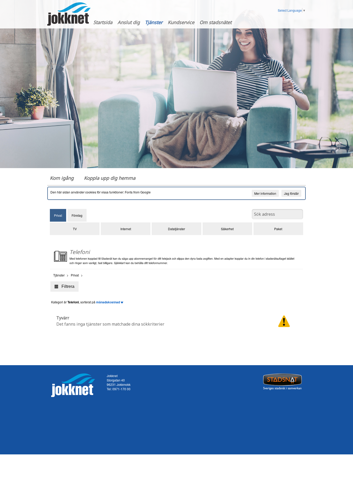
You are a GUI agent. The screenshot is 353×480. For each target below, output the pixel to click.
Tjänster (154, 22)
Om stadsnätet (215, 22)
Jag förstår (291, 193)
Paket (278, 229)
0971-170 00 (121, 389)
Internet (125, 229)
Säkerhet (227, 229)
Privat (58, 215)
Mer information (265, 193)
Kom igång (62, 178)
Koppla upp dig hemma (109, 178)
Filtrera (68, 286)
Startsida (102, 22)
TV (75, 229)
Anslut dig (129, 22)
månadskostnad (108, 302)
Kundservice (181, 22)
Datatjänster (176, 229)
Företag (77, 215)
